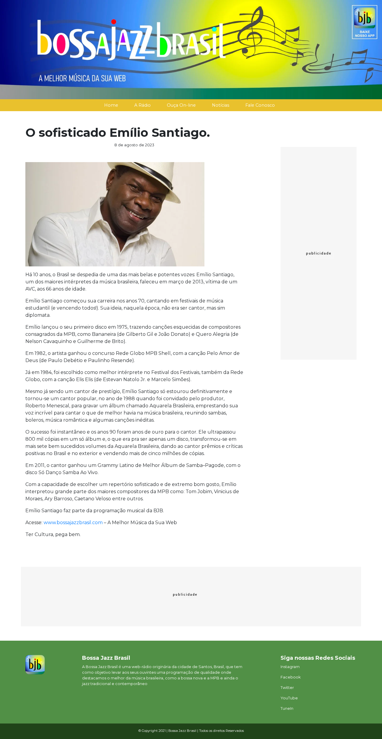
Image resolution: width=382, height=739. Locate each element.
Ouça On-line (181, 105)
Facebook (291, 677)
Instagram (290, 667)
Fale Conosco (260, 105)
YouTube (289, 698)
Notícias (220, 105)
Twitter (287, 687)
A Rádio (142, 105)
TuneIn (287, 708)
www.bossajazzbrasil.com (73, 522)
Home (111, 105)
